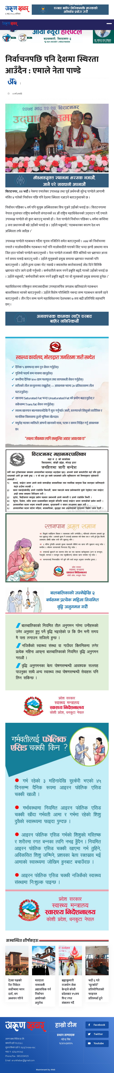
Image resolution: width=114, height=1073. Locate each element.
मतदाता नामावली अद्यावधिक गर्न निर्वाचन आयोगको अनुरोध (43, 991)
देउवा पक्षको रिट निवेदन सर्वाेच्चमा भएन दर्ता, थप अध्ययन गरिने (16, 989)
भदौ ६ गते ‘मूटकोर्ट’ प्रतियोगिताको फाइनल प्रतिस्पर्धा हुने (96, 989)
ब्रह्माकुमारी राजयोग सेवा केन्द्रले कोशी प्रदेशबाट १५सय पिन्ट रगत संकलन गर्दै (70, 991)
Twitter (98, 1034)
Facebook (99, 1025)
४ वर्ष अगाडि (16, 93)
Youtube (99, 1044)
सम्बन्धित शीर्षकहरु (22, 940)
